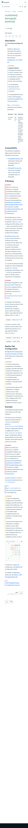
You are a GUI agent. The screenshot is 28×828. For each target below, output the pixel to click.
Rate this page (8, 33)
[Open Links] (25, 2)
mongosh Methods (22, 11)
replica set (16, 49)
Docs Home (8, 11)
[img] (6, 36)
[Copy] (21, 320)
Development (15, 11)
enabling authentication (13, 209)
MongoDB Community (14, 168)
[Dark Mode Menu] (25, 7)
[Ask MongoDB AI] (22, 7)
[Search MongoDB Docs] (20, 7)
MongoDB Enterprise (14, 158)
